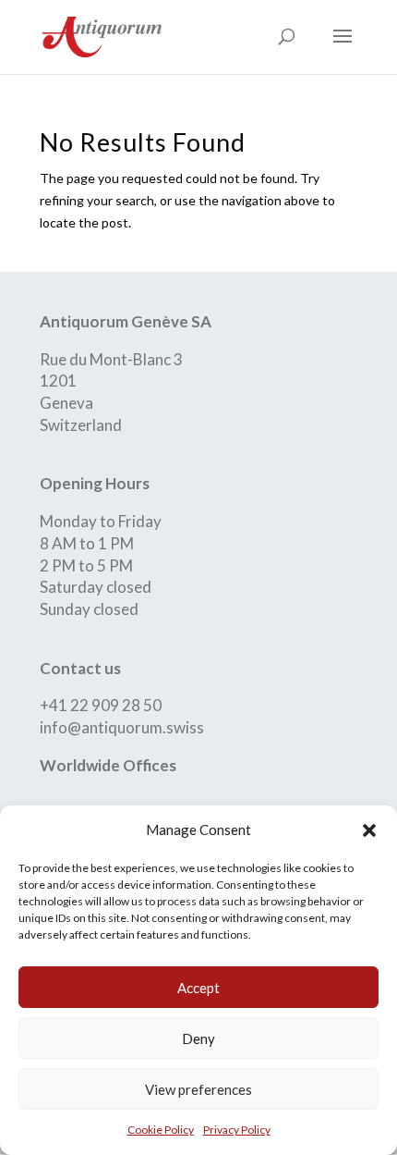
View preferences (198, 1089)
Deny (198, 1038)
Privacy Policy (237, 1130)
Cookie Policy (160, 1130)
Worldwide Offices (108, 765)
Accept (198, 987)
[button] (369, 830)
